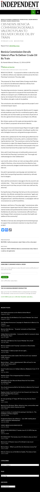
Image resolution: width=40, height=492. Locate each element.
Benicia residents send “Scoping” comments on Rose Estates (18, 345)
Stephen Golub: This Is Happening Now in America (15, 375)
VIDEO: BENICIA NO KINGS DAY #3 (11, 425)
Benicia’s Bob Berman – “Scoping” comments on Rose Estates (18, 329)
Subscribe (4, 277)
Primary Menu (38, 12)
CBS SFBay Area (14, 46)
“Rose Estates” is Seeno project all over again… (14, 350)
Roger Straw (19, 41)
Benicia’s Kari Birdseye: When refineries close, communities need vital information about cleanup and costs (19, 406)
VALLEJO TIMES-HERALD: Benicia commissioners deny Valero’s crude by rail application (19, 249)
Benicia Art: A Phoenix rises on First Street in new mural (17, 442)
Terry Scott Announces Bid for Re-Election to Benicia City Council (20, 387)
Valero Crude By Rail (13, 21)
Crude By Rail (24, 19)
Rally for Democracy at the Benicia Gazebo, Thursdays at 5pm (18, 452)
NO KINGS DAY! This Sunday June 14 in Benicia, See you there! (19, 437)
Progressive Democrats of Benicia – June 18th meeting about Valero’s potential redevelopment (18, 419)
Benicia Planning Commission (10, 19)
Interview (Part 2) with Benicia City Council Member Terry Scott (19, 317)
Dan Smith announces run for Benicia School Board (15, 312)
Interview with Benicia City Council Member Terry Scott (17, 340)
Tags (2, 471)
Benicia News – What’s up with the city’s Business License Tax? (19, 447)
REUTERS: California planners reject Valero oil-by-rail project (18, 241)
